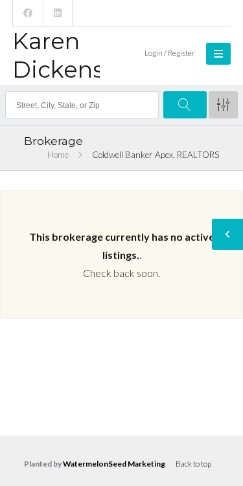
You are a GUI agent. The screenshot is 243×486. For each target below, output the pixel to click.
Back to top (193, 464)
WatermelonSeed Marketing (114, 464)
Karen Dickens (58, 55)
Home (58, 154)
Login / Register (170, 53)
